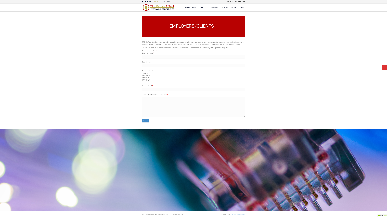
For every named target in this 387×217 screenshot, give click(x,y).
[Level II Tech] (193, 77)
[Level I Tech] (193, 76)
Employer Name (148, 53)
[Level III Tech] (193, 79)
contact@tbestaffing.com (238, 214)
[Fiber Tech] (193, 81)
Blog (242, 7)
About (194, 7)
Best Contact (147, 62)
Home (187, 7)
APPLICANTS (166, 1)
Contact (233, 7)
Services (214, 7)
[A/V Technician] (193, 74)
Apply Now (204, 7)
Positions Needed (148, 71)
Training (224, 7)
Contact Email (147, 86)
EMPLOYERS (156, 1)
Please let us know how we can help (155, 95)
